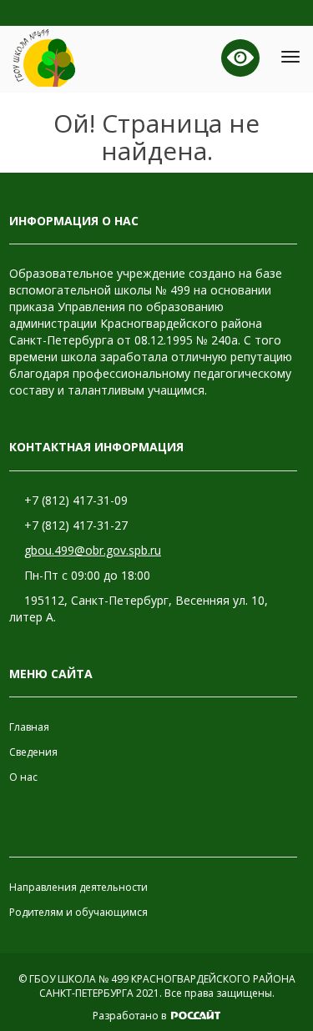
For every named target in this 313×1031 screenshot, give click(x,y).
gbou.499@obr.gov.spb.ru (92, 550)
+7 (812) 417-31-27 (76, 525)
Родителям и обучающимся (78, 912)
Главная (29, 727)
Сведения (33, 752)
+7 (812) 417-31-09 (76, 500)
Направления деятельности (78, 887)
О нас (23, 777)
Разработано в (131, 1015)
